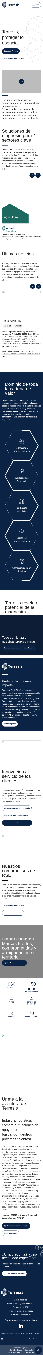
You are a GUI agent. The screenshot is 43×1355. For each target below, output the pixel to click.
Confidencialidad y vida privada (21, 1350)
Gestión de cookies (32, 1352)
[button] (21, 81)
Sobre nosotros (21, 1300)
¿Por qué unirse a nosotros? (21, 1311)
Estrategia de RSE (21, 1307)
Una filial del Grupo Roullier (29, 1339)
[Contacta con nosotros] (38, 1350)
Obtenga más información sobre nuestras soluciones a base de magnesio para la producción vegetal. (21, 353)
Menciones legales (20, 1348)
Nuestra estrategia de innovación (21, 1303)
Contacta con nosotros (21, 1315)
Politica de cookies (13, 1352)
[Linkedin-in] (21, 1326)
